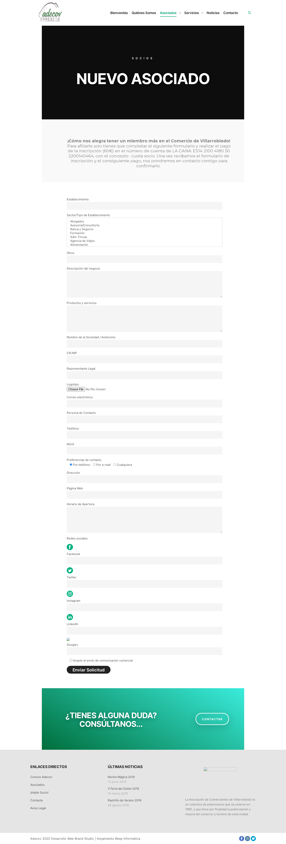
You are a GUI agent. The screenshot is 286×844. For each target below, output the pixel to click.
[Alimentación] (144, 245)
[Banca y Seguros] (144, 229)
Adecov (35, 838)
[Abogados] (144, 221)
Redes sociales (77, 538)
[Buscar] (249, 12)
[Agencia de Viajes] (144, 241)
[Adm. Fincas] (144, 237)
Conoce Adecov (41, 777)
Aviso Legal (38, 808)
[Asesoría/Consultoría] (144, 225)
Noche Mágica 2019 (121, 777)
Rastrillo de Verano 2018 (124, 800)
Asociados (37, 785)
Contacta (36, 800)
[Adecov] (50, 13)
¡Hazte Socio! (39, 792)
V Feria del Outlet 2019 (123, 788)
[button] (212, 719)
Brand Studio (84, 838)
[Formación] (144, 233)
